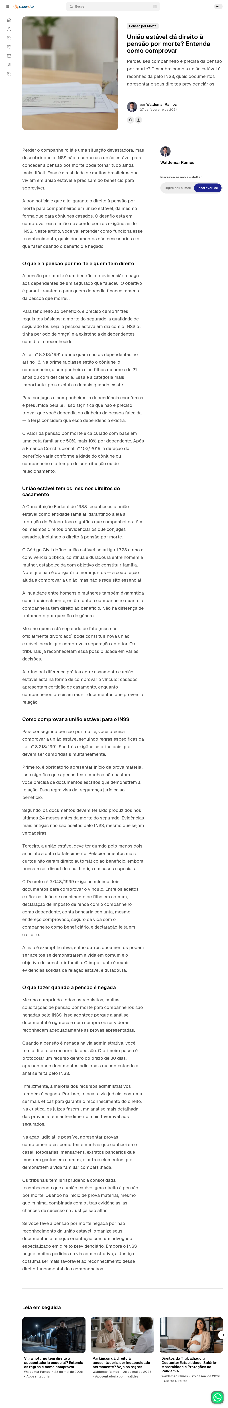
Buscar (80, 6)
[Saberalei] (23, 6)
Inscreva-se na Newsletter (181, 177)
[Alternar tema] (218, 6)
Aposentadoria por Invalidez (116, 1376)
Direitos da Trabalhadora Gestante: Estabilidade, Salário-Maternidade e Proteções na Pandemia (189, 1364)
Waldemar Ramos (161, 104)
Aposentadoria (37, 1376)
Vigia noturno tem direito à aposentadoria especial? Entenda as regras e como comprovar (53, 1362)
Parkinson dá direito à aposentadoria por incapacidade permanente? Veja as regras (121, 1362)
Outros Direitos (175, 1381)
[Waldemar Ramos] (132, 107)
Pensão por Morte (143, 26)
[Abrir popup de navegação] (8, 6)
